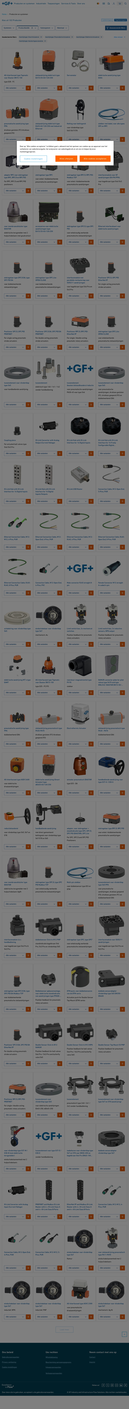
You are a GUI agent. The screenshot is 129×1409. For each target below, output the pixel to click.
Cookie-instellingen (33, 159)
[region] (65, 153)
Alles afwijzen (66, 159)
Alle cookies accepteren (95, 159)
